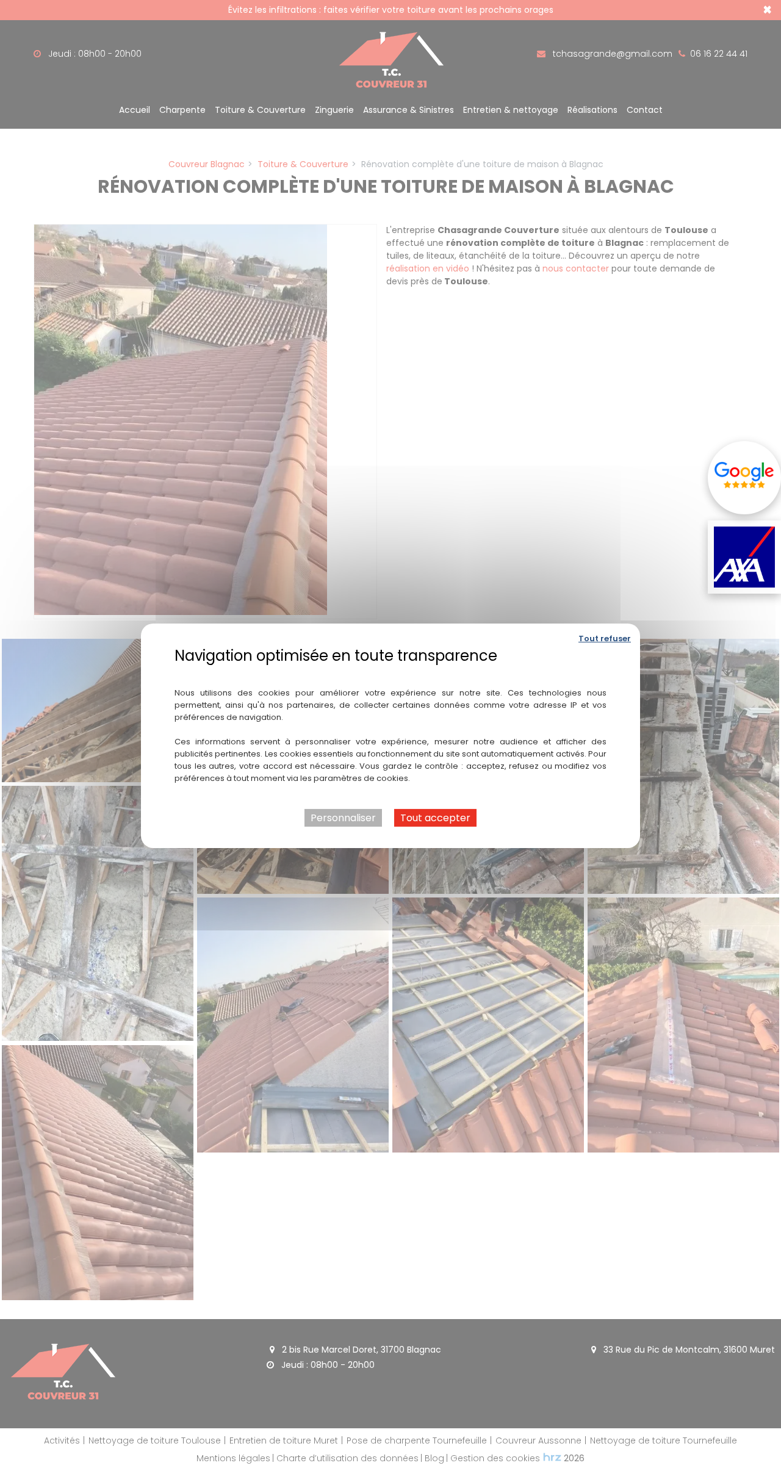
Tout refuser (604, 638)
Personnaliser (343, 817)
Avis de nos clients (744, 477)
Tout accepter (435, 817)
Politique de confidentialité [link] (391, 673)
